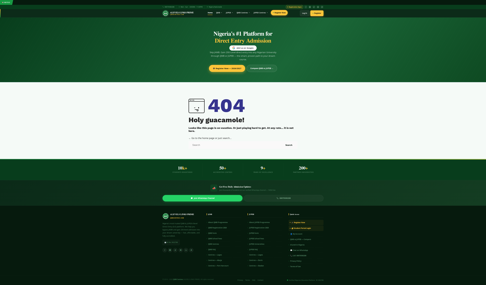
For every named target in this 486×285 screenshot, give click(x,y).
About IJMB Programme (218, 222)
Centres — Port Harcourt (218, 266)
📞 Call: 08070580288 (298, 255)
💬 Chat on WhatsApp (299, 250)
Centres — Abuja (215, 260)
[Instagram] (309, 6)
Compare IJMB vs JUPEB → (261, 68)
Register (317, 13)
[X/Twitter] (313, 6)
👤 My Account (296, 234)
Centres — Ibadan (256, 266)
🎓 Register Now (298, 222)
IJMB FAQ (212, 249)
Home (210, 13)
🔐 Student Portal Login (301, 228)
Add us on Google (245, 48)
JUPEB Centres (260, 13)
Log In (304, 13)
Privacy (240, 280)
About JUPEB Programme (259, 222)
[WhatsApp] (321, 6)
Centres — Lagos (215, 255)
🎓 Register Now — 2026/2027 (227, 68)
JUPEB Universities (256, 244)
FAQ (253, 280)
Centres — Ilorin (256, 260)
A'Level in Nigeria (297, 245)
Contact (260, 280)
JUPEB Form (254, 233)
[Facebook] (305, 6)
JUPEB (228, 13)
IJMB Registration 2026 (217, 228)
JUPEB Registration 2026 (259, 228)
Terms (247, 280)
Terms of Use (295, 266)
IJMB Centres (242, 13)
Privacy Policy (295, 261)
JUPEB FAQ (253, 249)
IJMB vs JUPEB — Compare (300, 239)
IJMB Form (212, 233)
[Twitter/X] (175, 250)
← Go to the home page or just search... (210, 138)
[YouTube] (317, 6)
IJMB (218, 13)
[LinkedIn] (186, 250)
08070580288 (169, 7)
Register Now (280, 13)
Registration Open (295, 7)
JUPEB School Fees (256, 238)
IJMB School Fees (215, 238)
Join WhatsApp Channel (204, 198)
